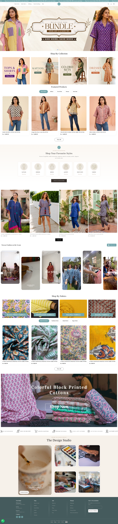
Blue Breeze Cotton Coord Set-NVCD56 (66, 234)
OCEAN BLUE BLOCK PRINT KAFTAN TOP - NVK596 (40, 234)
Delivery (71, 508)
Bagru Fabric (75, 320)
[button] (108, 4)
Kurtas (35, 510)
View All (59, 139)
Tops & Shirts (43, 91)
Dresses (67, 91)
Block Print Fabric (44, 320)
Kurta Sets (75, 91)
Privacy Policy (73, 510)
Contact (53, 505)
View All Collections (59, 180)
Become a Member (93, 510)
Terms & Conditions (74, 512)
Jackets (35, 512)
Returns (71, 505)
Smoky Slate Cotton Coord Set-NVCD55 (95, 234)
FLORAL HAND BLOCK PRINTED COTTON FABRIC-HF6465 (102, 361)
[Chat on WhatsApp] (3, 521)
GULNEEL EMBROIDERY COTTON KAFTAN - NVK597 (11, 234)
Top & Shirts (36, 508)
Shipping (72, 503)
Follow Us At (112, 245)
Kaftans (51, 91)
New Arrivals (36, 503)
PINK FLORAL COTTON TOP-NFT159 (97, 132)
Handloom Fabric (55, 320)
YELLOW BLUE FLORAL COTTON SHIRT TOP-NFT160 (72, 132)
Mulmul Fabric (65, 320)
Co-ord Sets (59, 91)
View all (59, 239)
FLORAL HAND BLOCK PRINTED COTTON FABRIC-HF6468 (16, 361)
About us (54, 503)
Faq (53, 512)
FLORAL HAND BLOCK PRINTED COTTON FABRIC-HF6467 (45, 361)
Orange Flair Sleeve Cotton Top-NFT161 (40, 132)
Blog (53, 508)
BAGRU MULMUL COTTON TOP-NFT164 (11, 132)
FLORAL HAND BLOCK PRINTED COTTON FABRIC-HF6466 (73, 361)
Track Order (54, 510)
